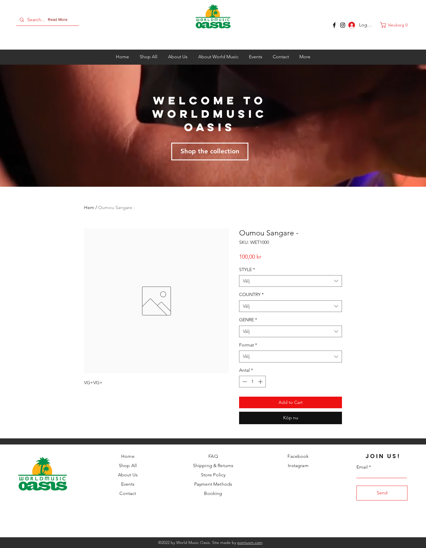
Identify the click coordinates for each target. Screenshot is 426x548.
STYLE (247, 269)
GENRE (248, 319)
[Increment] (261, 381)
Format (248, 345)
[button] (59, 19)
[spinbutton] (252, 381)
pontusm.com (250, 542)
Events (128, 484)
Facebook (298, 456)
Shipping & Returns (213, 465)
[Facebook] (334, 25)
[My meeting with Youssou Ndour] (342, 25)
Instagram (298, 465)
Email (362, 467)
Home (127, 456)
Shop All (128, 465)
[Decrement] (244, 381)
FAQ (213, 456)
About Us (128, 475)
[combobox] (290, 281)
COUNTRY (251, 294)
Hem (89, 207)
